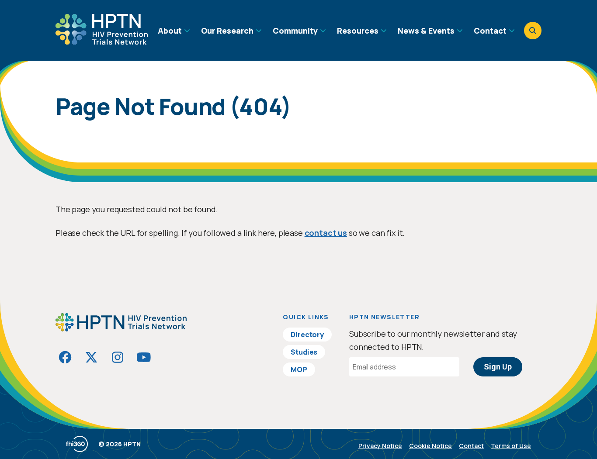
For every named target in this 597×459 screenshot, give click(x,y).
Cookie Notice (430, 446)
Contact (471, 446)
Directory (307, 334)
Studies (304, 352)
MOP (299, 369)
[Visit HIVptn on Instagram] (117, 357)
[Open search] (532, 30)
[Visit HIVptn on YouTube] (143, 357)
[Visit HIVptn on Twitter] (91, 357)
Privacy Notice (380, 446)
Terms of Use (511, 446)
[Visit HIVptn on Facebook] (65, 357)
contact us (326, 233)
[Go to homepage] (102, 41)
